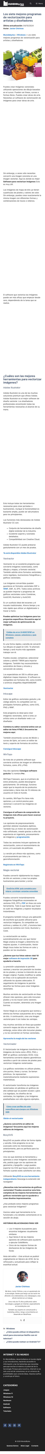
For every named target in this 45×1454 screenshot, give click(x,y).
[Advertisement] (22, 127)
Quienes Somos (12, 1446)
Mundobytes (9, 35)
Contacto (34, 1446)
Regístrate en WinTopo (13, 865)
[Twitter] (21, 1320)
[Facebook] (24, 1320)
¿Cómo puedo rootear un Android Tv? (23, 1342)
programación (23, 837)
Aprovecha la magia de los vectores (19, 1038)
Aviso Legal (25, 1446)
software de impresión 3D (21, 958)
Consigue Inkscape (12, 749)
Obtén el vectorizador (13, 1118)
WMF (5, 589)
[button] (31, 3)
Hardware (7, 1400)
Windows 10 (8, 1397)
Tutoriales (7, 1411)
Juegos (6, 1390)
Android (6, 1404)
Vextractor (8, 688)
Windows (21, 35)
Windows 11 (8, 1393)
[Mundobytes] (13, 3)
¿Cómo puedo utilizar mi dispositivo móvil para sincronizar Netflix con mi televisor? (21, 1335)
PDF (23, 903)
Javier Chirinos (17, 28)
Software (7, 1407)
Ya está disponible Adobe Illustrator (19, 553)
